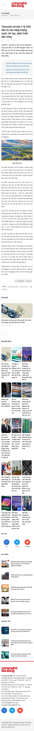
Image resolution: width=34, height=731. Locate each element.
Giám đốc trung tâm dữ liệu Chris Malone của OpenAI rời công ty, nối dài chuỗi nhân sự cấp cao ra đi (27, 407)
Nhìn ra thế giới (14, 15)
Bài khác (4, 298)
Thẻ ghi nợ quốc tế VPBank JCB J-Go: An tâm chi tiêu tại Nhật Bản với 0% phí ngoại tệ (16, 370)
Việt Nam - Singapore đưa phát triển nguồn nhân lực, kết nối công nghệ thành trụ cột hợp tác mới (16, 520)
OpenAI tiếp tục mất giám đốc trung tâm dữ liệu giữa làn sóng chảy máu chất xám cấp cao (16, 484)
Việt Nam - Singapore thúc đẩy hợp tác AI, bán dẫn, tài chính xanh (26, 518)
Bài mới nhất (6, 341)
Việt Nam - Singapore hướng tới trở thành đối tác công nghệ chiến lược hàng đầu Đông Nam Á (27, 372)
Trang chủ (4, 15)
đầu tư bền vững (23, 286)
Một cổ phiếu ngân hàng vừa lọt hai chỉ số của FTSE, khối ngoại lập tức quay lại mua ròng (26, 441)
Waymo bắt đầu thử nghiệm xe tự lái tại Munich (5, 403)
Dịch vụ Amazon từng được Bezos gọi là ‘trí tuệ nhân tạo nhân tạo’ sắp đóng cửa (16, 406)
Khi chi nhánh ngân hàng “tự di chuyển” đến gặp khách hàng (6, 481)
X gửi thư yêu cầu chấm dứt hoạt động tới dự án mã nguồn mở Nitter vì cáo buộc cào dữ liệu (26, 485)
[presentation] (3, 333)
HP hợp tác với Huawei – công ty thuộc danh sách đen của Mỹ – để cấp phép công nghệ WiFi (16, 441)
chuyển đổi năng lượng (13, 286)
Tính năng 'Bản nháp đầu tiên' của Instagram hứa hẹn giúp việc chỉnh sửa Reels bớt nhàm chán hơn (6, 519)
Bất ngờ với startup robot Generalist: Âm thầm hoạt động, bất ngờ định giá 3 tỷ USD (16, 321)
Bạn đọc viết (6, 621)
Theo (23, 281)
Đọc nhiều (4, 554)
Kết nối (4, 534)
